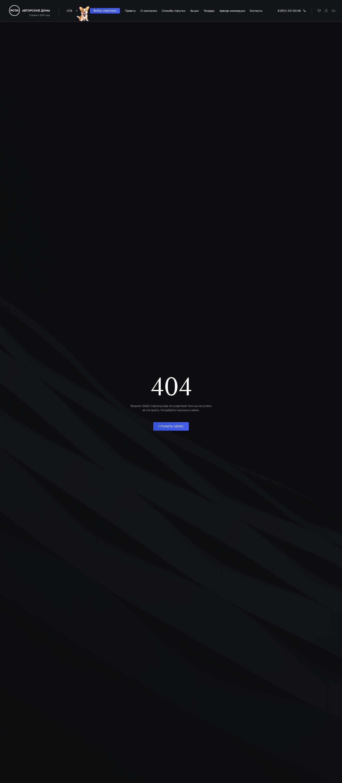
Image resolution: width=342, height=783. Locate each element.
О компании (149, 10)
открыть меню (170, 426)
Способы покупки (173, 10)
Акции (194, 10)
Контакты (256, 10)
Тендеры (209, 10)
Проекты (130, 10)
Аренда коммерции (232, 10)
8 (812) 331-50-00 (289, 10)
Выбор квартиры (104, 10)
